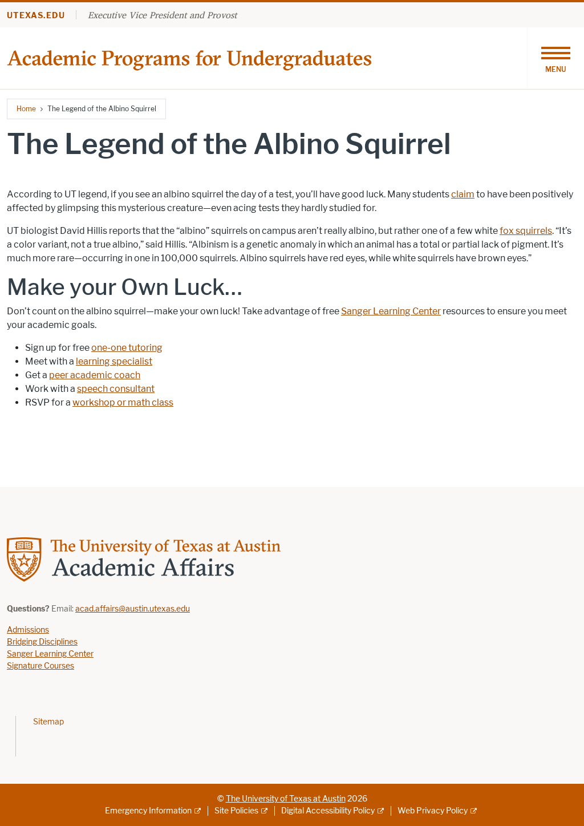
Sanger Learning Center (391, 311)
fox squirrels (526, 230)
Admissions (28, 630)
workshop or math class (122, 402)
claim (462, 194)
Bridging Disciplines (42, 642)
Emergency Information (148, 811)
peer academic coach (94, 375)
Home (26, 108)
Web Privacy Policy (433, 811)
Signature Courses (40, 666)
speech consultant (116, 388)
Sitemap (48, 722)
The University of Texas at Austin (286, 799)
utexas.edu (36, 16)
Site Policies (236, 811)
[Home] (191, 57)
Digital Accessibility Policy (328, 811)
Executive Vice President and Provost (162, 14)
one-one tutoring (127, 347)
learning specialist (114, 361)
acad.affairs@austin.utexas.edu (132, 609)
